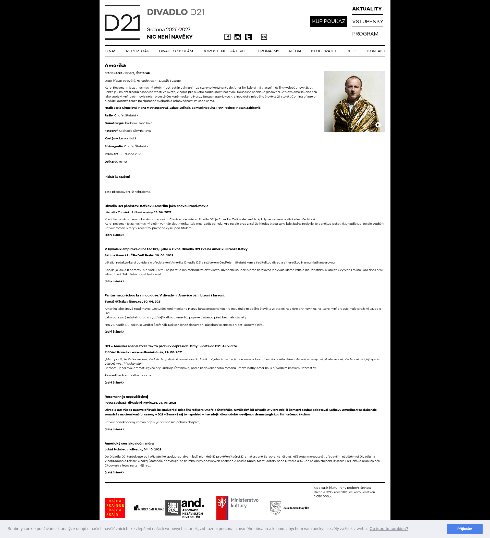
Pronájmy (268, 51)
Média (295, 51)
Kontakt (376, 51)
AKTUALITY (367, 8)
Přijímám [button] (464, 529)
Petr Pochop (225, 108)
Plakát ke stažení (117, 176)
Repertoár (137, 51)
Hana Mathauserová (153, 108)
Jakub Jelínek (179, 108)
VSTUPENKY (367, 21)
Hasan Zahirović (248, 108)
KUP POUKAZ (328, 21)
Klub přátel (324, 51)
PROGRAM (365, 34)
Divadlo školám (176, 51)
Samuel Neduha (203, 108)
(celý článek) (114, 235)
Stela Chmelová (125, 108)
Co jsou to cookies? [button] (389, 529)
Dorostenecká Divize (225, 51)
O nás (110, 51)
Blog (352, 51)
